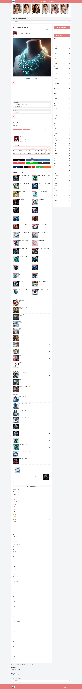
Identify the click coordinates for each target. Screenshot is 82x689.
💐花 (32, 506)
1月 (32, 564)
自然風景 (32, 501)
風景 (31, 646)
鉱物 (32, 631)
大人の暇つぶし (16, 674)
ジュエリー (15, 129)
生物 (31, 616)
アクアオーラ (32, 129)
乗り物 (31, 546)
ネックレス (41, 129)
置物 (32, 586)
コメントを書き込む (31, 486)
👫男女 (32, 521)
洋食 (32, 656)
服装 (31, 604)
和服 (32, 609)
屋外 (32, 499)
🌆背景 (31, 491)
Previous (11, 10)
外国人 (32, 524)
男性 (32, 531)
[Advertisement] (32, 93)
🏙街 (32, 494)
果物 (32, 653)
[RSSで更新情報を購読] (25, 141)
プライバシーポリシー (15, 669)
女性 (32, 526)
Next (70, 10)
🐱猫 (32, 516)
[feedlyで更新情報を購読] (24, 141)
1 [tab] (39, 17)
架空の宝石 (32, 628)
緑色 (32, 636)
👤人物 (31, 519)
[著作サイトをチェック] (20, 141)
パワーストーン (20, 129)
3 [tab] (42, 17)
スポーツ (32, 643)
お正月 (32, 569)
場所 (31, 556)
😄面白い (31, 534)
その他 (31, 539)
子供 (32, 529)
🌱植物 (31, 504)
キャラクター (31, 541)
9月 (32, 566)
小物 (26, 129)
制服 (32, 606)
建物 (31, 589)
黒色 (32, 638)
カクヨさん (22, 136)
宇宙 (31, 576)
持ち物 (32, 584)
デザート (32, 651)
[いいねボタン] (14, 83)
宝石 (24, 129)
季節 (31, 559)
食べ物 (31, 648)
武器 (31, 611)
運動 (31, 641)
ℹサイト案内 (31, 536)
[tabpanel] (17, 10)
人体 (31, 549)
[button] (70, 21)
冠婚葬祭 (31, 551)
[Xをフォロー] (21, 141)
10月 (32, 561)
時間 (31, 596)
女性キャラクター (32, 544)
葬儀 (32, 554)
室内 (32, 496)
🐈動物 (31, 514)
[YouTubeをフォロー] (23, 141)
